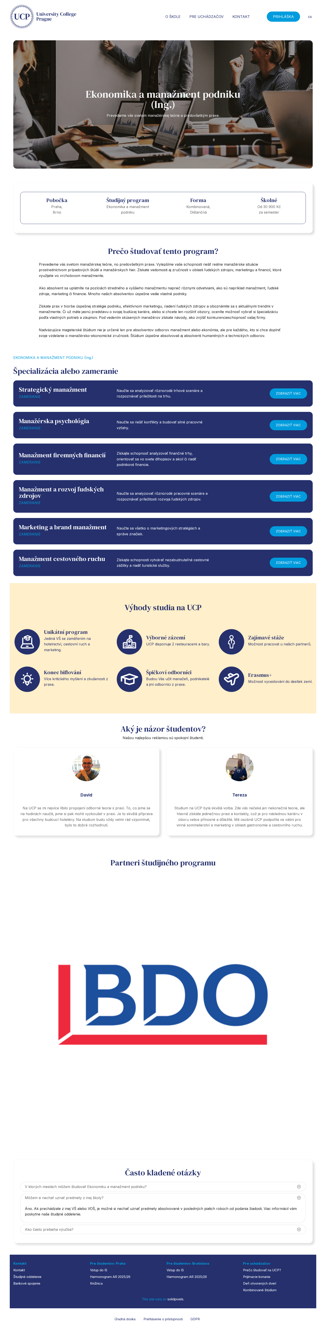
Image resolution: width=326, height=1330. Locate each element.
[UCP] (43, 16)
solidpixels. (175, 1299)
